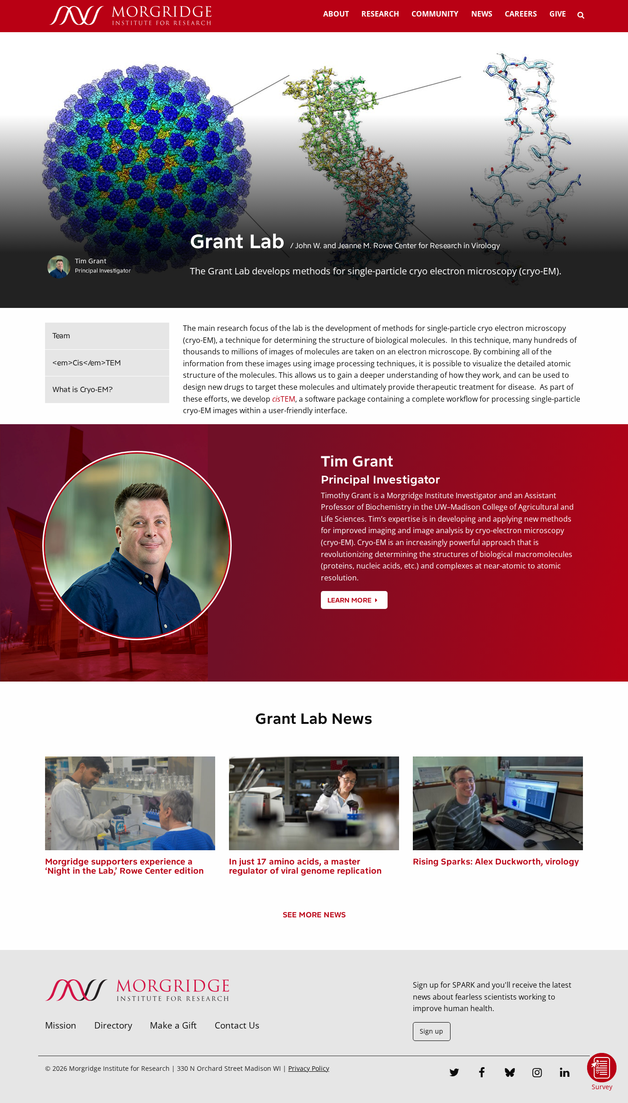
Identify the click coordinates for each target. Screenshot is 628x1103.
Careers (521, 14)
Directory (113, 1025)
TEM (283, 399)
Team (61, 335)
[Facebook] (482, 1074)
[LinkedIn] (565, 1074)
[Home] (130, 16)
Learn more (349, 600)
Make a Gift (173, 1025)
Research (380, 14)
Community (434, 14)
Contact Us (237, 1025)
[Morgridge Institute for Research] (137, 1013)
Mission (60, 1025)
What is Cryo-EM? (82, 389)
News (481, 14)
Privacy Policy (308, 1068)
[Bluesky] (510, 1074)
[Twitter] (454, 1074)
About (336, 14)
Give (557, 14)
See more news (314, 914)
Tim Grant (90, 261)
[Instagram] (537, 1074)
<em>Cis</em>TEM (86, 362)
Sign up (431, 1031)
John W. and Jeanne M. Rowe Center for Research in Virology (397, 245)
